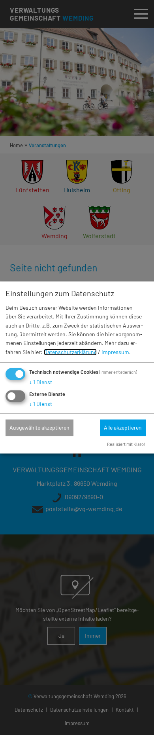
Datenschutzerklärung (70, 352)
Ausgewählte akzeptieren (39, 427)
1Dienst (40, 382)
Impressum (115, 352)
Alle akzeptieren (123, 427)
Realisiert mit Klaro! (126, 444)
